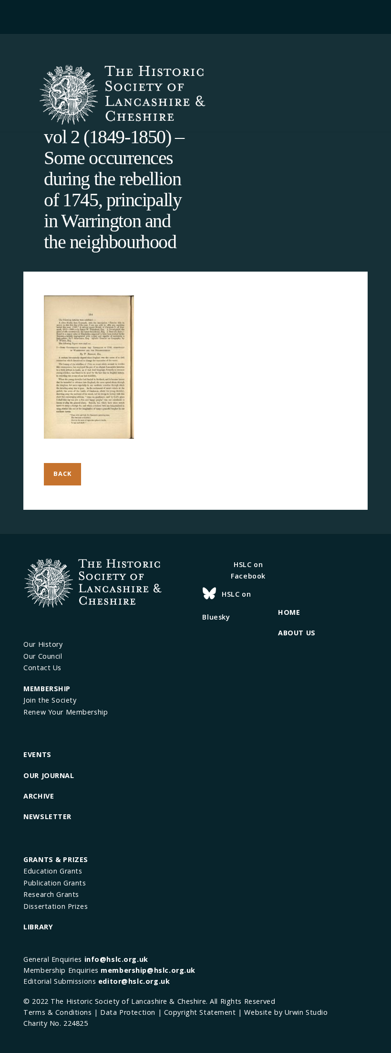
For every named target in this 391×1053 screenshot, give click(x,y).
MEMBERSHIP (47, 688)
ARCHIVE (38, 795)
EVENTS (37, 754)
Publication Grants (54, 882)
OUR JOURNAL (48, 775)
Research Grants (51, 894)
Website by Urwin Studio (286, 1012)
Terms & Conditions (57, 1012)
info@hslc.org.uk (116, 959)
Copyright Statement (200, 1012)
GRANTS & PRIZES (55, 859)
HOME (289, 612)
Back (62, 473)
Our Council (42, 656)
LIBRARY (38, 926)
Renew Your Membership (65, 711)
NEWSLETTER (47, 816)
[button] (195, 15)
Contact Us (42, 667)
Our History (42, 644)
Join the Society (49, 700)
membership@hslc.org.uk (148, 970)
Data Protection (127, 1012)
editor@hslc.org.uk (134, 981)
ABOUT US (297, 632)
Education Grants (52, 870)
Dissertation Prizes (55, 906)
